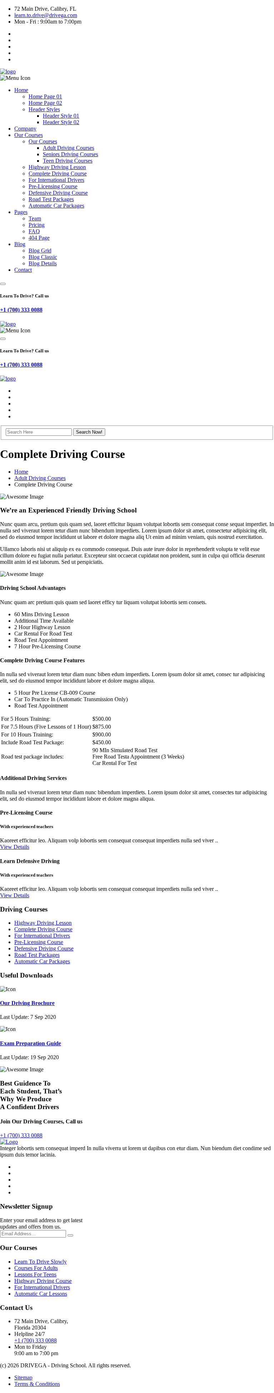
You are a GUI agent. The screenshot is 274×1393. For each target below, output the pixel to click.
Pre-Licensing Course (53, 186)
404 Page (39, 238)
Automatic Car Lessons (40, 1294)
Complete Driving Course (58, 173)
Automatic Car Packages (56, 206)
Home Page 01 (45, 96)
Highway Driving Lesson (57, 167)
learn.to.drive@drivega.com (45, 15)
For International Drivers (56, 180)
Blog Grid (40, 251)
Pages (20, 212)
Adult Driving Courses (68, 148)
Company (25, 129)
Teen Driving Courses (67, 161)
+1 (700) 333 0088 (21, 310)
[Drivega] (8, 71)
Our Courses (28, 135)
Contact (23, 270)
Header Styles (44, 109)
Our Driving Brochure (27, 1003)
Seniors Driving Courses (70, 154)
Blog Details (43, 263)
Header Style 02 (61, 122)
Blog (19, 244)
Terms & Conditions (37, 1384)
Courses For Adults (36, 1268)
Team (35, 218)
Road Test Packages (51, 199)
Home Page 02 (45, 103)
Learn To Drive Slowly (40, 1262)
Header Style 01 (61, 116)
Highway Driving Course (43, 1281)
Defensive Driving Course (58, 193)
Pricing (37, 225)
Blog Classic (43, 257)
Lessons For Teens (35, 1274)
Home (21, 90)
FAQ (34, 231)
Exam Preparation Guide (30, 1043)
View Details (14, 847)
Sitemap (23, 1377)
